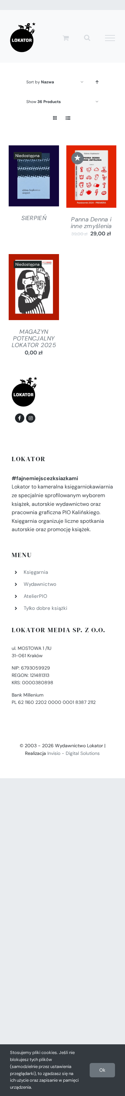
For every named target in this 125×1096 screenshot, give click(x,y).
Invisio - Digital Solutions (73, 753)
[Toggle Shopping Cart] (66, 37)
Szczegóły (33, 177)
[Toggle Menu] (110, 38)
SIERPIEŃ (33, 218)
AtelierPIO (35, 596)
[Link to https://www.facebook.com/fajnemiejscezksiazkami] (19, 418)
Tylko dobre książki (45, 608)
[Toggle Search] (87, 37)
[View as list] (68, 118)
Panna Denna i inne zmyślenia (91, 222)
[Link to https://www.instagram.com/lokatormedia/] (30, 418)
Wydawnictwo (40, 584)
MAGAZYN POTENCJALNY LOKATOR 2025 (34, 338)
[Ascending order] (96, 82)
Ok (102, 1070)
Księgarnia (36, 572)
